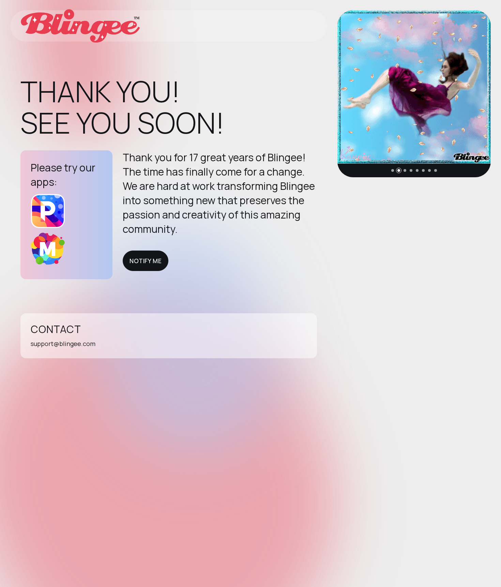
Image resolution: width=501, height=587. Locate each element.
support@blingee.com (63, 344)
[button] (392, 170)
